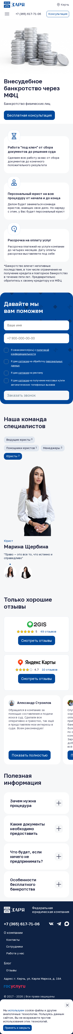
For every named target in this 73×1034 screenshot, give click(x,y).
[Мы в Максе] (66, 923)
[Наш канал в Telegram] (59, 923)
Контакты (13, 939)
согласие (23, 361)
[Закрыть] (59, 803)
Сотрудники (14, 946)
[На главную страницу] (14, 5)
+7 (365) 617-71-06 (22, 923)
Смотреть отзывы (36, 640)
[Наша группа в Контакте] (51, 923)
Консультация (57, 13)
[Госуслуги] (14, 986)
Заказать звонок (21, 395)
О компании (13, 933)
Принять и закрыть (17, 1027)
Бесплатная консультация (29, 115)
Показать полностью (29, 755)
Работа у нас (15, 953)
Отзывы (11, 970)
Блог (7, 963)
